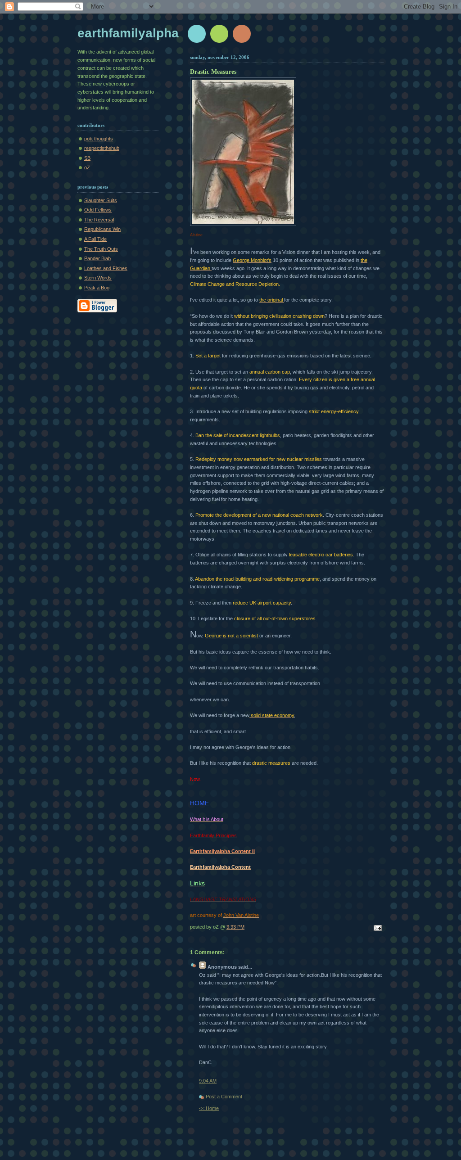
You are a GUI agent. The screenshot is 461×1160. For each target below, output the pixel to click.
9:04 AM (208, 1080)
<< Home (209, 1108)
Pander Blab (97, 258)
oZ (87, 167)
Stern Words (98, 277)
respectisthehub (101, 148)
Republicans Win (102, 229)
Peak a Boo (96, 287)
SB (87, 158)
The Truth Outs (101, 249)
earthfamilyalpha (128, 33)
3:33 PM (235, 927)
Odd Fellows (98, 209)
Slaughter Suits (100, 200)
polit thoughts (98, 138)
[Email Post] (376, 928)
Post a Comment (224, 1096)
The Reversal (99, 219)
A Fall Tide (95, 239)
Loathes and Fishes (105, 268)
